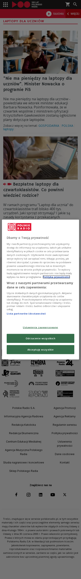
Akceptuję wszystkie (40, 349)
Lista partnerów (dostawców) (26, 313)
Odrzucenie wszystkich (41, 338)
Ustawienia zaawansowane (40, 327)
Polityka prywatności (56, 277)
